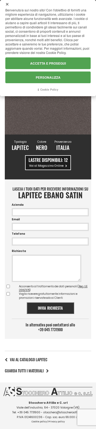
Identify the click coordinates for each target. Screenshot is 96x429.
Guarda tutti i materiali (24, 370)
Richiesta (19, 251)
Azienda (17, 205)
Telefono (18, 233)
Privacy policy (56, 421)
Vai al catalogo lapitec (28, 359)
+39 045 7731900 (50, 329)
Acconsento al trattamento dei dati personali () (53, 288)
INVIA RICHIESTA (50, 308)
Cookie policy (39, 421)
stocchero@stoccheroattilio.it (63, 412)
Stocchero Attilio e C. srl (48, 403)
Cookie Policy (49, 89)
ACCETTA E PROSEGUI (48, 63)
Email (16, 219)
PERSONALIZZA (48, 77)
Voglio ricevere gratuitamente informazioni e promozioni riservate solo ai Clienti (48, 295)
